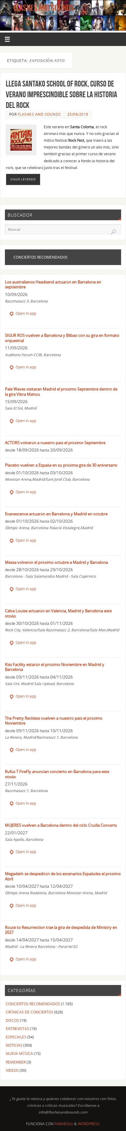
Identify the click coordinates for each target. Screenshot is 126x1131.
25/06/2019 (77, 114)
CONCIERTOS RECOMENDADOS (33, 1003)
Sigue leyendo (23, 179)
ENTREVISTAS (17, 1028)
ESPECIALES (16, 1036)
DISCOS (12, 1020)
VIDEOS (12, 1070)
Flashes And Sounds (44, 8)
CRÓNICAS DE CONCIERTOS (29, 1012)
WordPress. (89, 1123)
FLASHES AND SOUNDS (39, 114)
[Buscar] (113, 232)
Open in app (25, 313)
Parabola (63, 1123)
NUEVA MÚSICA (19, 1053)
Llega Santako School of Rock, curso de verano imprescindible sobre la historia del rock (61, 94)
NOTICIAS (14, 1045)
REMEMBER (16, 1062)
